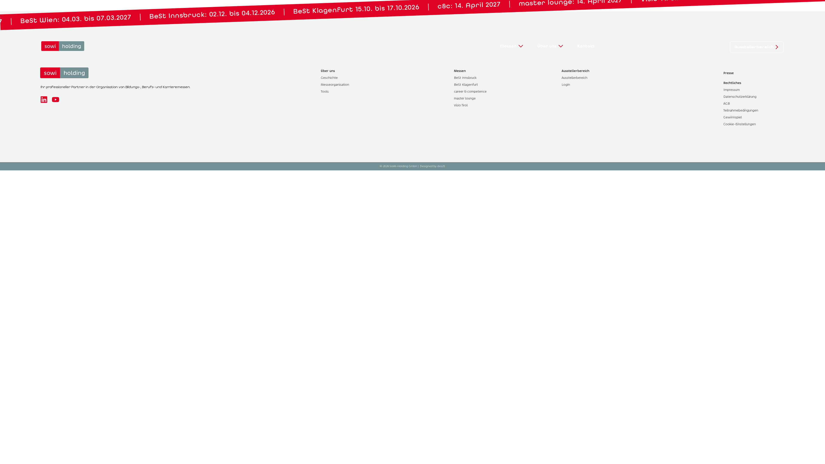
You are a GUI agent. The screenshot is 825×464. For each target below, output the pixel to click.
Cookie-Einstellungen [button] (739, 124)
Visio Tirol (461, 105)
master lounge (465, 98)
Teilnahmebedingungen (740, 110)
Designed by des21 (432, 166)
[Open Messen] (521, 46)
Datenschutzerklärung (739, 97)
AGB (726, 103)
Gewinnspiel (732, 117)
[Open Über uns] (561, 46)
